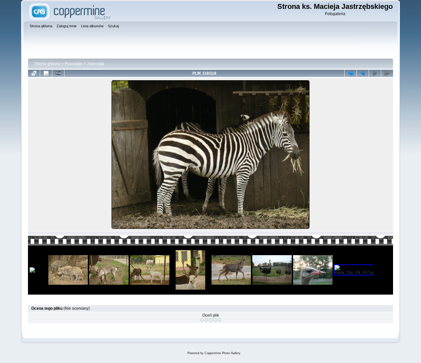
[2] (206, 320)
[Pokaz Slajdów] (58, 73)
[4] (215, 320)
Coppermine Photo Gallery (222, 353)
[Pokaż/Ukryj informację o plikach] (46, 73)
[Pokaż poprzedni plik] (363, 73)
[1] (202, 320)
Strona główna (48, 63)
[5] (219, 320)
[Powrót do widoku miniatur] (34, 73)
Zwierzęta (95, 63)
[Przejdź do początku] (351, 73)
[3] (211, 320)
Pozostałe (74, 63)
